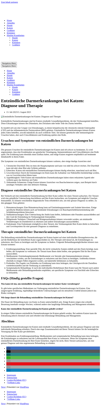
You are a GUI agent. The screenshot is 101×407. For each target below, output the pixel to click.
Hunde (9, 25)
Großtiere (11, 30)
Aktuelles (11, 23)
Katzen (10, 28)
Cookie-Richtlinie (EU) (16, 380)
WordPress (24, 387)
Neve (3, 387)
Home (9, 20)
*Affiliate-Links (13, 382)
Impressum (11, 375)
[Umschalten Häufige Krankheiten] (47, 85)
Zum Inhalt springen (9, 2)
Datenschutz (12, 377)
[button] (8, 348)
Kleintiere (11, 33)
